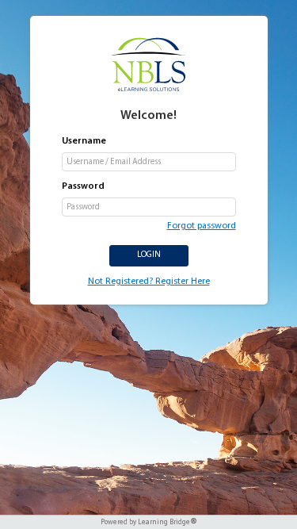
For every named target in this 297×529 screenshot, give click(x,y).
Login (149, 255)
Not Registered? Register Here (149, 281)
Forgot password (201, 226)
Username (84, 141)
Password (83, 186)
